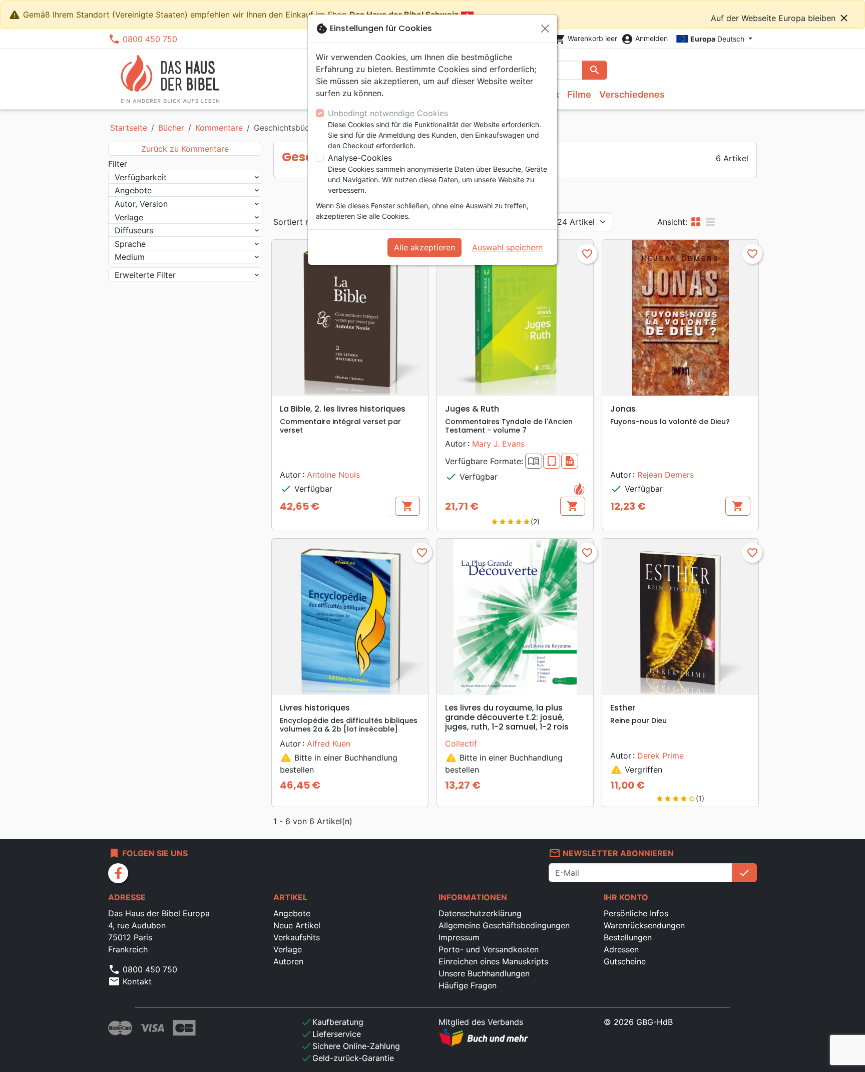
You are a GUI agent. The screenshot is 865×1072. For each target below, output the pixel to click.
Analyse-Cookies (360, 158)
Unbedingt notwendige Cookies (388, 113)
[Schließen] (545, 29)
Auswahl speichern (507, 247)
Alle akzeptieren (424, 247)
